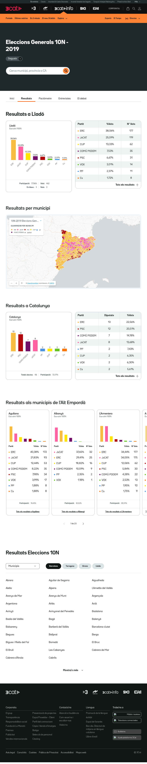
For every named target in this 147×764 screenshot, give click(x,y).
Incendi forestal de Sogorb (81, 2)
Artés (52, 604)
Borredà (53, 642)
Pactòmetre (45, 98)
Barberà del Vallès (59, 627)
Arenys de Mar (14, 596)
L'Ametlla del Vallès (102, 588)
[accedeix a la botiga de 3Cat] (128, 8)
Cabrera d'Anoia (14, 658)
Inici (12, 98)
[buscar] (66, 71)
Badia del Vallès (14, 619)
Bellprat (53, 634)
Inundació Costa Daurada (58, 2)
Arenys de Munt (57, 596)
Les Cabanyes (57, 650)
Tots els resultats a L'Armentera (118, 512)
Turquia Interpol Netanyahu (104, 2)
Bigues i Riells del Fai (17, 642)
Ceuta (43, 2)
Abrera (9, 580)
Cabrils (53, 658)
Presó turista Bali (124, 2)
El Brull (9, 650)
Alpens (52, 588)
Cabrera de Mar (100, 650)
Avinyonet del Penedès (61, 611)
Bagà (52, 619)
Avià (94, 604)
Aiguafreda (98, 580)
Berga (95, 634)
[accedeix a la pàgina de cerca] (134, 8)
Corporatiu (114, 8)
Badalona (97, 611)
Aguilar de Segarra (59, 580)
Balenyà (96, 619)
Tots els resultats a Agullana (27, 512)
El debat (82, 98)
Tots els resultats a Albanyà (73, 512)
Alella (9, 588)
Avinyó (9, 611)
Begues (10, 634)
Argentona (11, 604)
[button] (108, 184)
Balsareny (11, 627)
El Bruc (96, 642)
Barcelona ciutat (101, 627)
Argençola (97, 596)
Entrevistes (64, 98)
